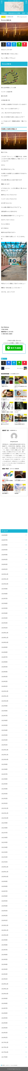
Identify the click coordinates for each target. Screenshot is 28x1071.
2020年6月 (4, 896)
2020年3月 (4, 911)
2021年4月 (4, 847)
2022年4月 (4, 789)
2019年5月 (4, 959)
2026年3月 (4, 559)
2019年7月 (4, 950)
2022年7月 (4, 774)
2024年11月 (4, 637)
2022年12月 (4, 750)
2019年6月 (4, 954)
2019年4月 (4, 964)
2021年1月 (4, 862)
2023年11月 (4, 696)
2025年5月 (4, 608)
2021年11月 (4, 813)
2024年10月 (4, 642)
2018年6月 (4, 1013)
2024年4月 (4, 672)
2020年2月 (4, 915)
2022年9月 (4, 764)
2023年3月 (4, 735)
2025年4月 (4, 613)
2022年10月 (4, 759)
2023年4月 (4, 730)
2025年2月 (4, 623)
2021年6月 (4, 837)
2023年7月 (4, 715)
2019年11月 (4, 930)
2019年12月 (4, 925)
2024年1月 (4, 686)
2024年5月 (4, 667)
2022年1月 (4, 803)
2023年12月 (4, 691)
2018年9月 (4, 998)
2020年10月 (4, 876)
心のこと (3, 16)
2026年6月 (4, 545)
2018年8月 (4, 1003)
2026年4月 (4, 554)
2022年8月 (4, 769)
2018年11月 (4, 989)
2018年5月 (4, 1018)
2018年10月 (4, 993)
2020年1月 (4, 920)
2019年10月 (4, 935)
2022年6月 (4, 779)
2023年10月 (4, 701)
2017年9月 (4, 1057)
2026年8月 (4, 535)
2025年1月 (4, 628)
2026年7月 (4, 540)
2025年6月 (4, 603)
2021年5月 (4, 842)
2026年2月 (4, 564)
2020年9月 (4, 881)
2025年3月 (4, 618)
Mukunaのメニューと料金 (14, 13)
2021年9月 (4, 823)
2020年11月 (4, 872)
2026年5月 (4, 550)
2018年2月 (4, 1032)
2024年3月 (4, 676)
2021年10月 (4, 818)
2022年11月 (4, 754)
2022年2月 (4, 798)
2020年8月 (4, 886)
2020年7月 (4, 891)
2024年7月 (4, 657)
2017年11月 (4, 1047)
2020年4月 (4, 906)
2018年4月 (4, 1023)
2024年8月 (4, 652)
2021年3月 (4, 852)
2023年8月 (4, 711)
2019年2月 (4, 974)
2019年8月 (4, 945)
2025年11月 (4, 579)
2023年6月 (4, 720)
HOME (3, 1065)
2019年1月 (4, 979)
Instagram (4, 13)
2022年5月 (4, 784)
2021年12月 (4, 808)
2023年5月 (4, 725)
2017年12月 (4, 1042)
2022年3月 (4, 793)
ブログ (23, 13)
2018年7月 (4, 1008)
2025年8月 (4, 594)
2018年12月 (4, 984)
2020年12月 (4, 867)
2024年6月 (4, 662)
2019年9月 (4, 940)
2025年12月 (4, 574)
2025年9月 (4, 589)
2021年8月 (4, 828)
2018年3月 (4, 1028)
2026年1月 (4, 569)
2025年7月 (4, 598)
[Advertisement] (14, 309)
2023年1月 (4, 745)
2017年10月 (4, 1052)
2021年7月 (4, 833)
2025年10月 (4, 584)
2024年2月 (4, 681)
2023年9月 (4, 706)
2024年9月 (4, 647)
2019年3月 (4, 969)
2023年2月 (4, 740)
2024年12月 (4, 633)
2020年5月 (4, 901)
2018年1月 (4, 1037)
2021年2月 (4, 857)
